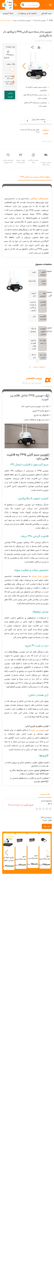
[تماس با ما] (16, 5)
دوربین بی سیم (38, 730)
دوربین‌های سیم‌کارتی (39, 198)
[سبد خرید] (5, 5)
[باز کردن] (37, 360)
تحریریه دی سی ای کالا (32, 382)
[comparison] (39, 47)
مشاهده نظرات (45, 132)
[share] (32, 47)
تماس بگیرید (10, 95)
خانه (51, 20)
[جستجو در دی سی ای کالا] (23, 5)
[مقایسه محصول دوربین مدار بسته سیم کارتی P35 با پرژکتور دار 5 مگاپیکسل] (39, 47)
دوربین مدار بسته (40, 20)
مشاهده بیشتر (39, 367)
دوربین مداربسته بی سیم (22, 20)
